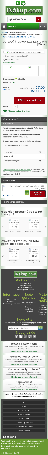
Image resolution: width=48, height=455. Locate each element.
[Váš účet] (18, 3)
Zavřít (16, 453)
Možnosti (9, 453)
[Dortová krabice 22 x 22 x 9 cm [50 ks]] (34, 224)
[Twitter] (21, 336)
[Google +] (25, 336)
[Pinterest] (30, 336)
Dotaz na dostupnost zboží (16, 56)
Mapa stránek (24, 430)
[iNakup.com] (24, 11)
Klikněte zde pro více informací (24, 351)
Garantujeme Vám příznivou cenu (17, 169)
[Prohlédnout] (27, 192)
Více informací (9, 63)
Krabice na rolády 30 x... (33, 261)
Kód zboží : (7, 82)
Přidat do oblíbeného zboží (18, 111)
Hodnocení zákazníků (13, 201)
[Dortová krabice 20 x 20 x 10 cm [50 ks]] (14, 224)
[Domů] (4, 26)
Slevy (24, 402)
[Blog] (34, 336)
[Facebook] (16, 336)
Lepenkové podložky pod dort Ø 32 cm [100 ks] (28, 187)
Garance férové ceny (28, 303)
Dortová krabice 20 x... (14, 231)
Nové (24, 406)
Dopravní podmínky (11, 304)
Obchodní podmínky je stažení (43, 307)
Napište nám (24, 418)
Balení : (6, 87)
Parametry (8, 123)
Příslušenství (9, 180)
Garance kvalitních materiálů (29, 309)
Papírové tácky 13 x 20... (14, 261)
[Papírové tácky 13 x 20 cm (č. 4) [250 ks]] (14, 253)
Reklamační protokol (43, 313)
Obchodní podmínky (11, 300)
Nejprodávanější (24, 410)
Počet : (6, 106)
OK (2, 453)
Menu (11, 26)
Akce (42, 26)
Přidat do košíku (38, 193)
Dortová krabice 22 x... (34, 231)
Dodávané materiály (24, 426)
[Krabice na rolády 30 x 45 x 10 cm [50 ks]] (34, 253)
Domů (4, 32)
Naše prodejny (24, 414)
